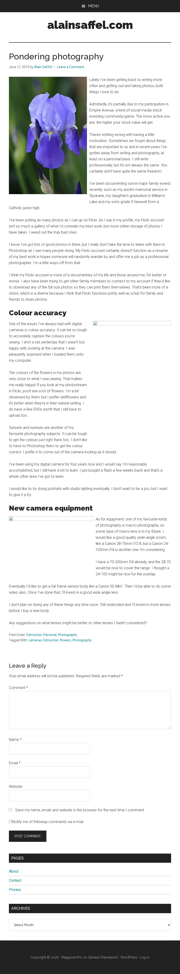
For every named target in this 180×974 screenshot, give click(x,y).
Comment (18, 687)
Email (14, 763)
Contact (15, 880)
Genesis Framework (103, 957)
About (14, 871)
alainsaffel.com (90, 24)
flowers (65, 640)
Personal (49, 635)
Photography (67, 635)
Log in (145, 957)
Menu (93, 6)
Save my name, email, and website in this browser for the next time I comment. (80, 810)
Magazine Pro (71, 957)
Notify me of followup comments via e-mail (47, 822)
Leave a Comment (70, 67)
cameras (35, 640)
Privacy (15, 889)
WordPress (128, 957)
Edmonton (34, 635)
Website (15, 786)
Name (15, 739)
